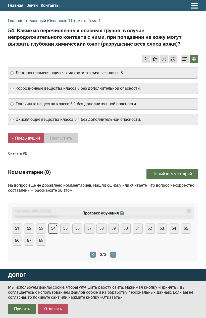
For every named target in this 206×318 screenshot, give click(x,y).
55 (65, 228)
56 (77, 228)
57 (89, 228)
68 (41, 240)
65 (186, 228)
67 (29, 240)
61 (137, 228)
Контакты (50, 5)
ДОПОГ (17, 275)
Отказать (53, 308)
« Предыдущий (26, 138)
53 (41, 228)
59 (113, 228)
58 (101, 228)
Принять (22, 308)
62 (149, 228)
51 (17, 228)
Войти (32, 5)
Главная (15, 5)
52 (29, 228)
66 (17, 240)
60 (125, 228)
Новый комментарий (172, 173)
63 (162, 228)
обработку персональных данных (139, 292)
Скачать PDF (18, 153)
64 (174, 228)
